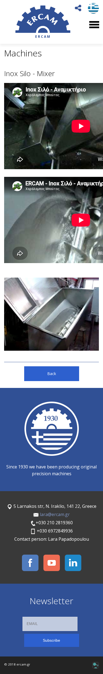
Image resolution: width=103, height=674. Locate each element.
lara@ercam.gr (55, 514)
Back (51, 373)
